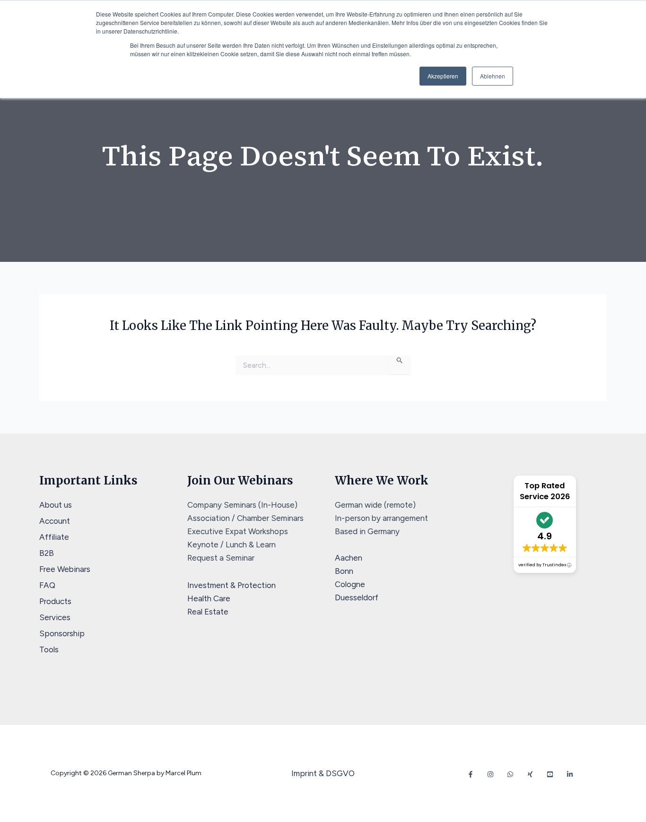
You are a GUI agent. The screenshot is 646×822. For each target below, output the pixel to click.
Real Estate (207, 611)
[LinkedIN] (570, 774)
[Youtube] (550, 774)
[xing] (530, 774)
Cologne (350, 584)
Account (54, 521)
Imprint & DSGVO (323, 773)
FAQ (47, 585)
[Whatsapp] (510, 774)
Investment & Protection (231, 585)
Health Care (208, 598)
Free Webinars (64, 569)
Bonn (344, 571)
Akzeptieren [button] (443, 76)
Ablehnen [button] (492, 76)
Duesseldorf (356, 597)
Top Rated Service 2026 (545, 491)
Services (54, 617)
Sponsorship (62, 633)
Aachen (348, 557)
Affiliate (54, 537)
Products (55, 601)
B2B (46, 553)
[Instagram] (490, 774)
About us (55, 505)
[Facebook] (470, 774)
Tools (49, 649)
